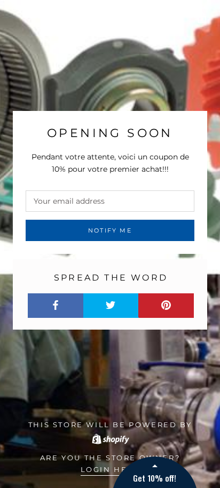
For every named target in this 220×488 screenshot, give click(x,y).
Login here (110, 469)
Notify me (110, 230)
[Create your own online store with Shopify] (110, 437)
